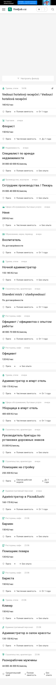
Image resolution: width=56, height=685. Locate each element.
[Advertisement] (28, 41)
